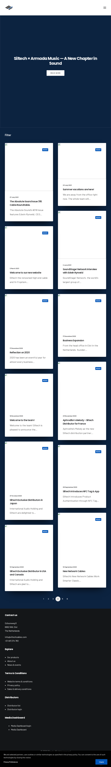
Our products (13, 657)
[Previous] (8, 600)
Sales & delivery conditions (19, 689)
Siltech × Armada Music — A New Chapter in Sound (55, 61)
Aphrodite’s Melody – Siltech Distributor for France (78, 422)
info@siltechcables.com (16, 637)
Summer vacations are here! (78, 189)
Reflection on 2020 (20, 352)
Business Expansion (73, 340)
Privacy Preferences (11, 762)
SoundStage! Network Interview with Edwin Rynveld (80, 271)
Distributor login (14, 709)
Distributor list (13, 705)
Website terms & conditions (19, 681)
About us (11, 661)
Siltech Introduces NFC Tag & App (81, 491)
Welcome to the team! (22, 420)
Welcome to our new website (25, 272)
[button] (105, 7)
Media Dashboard (18, 729)
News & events (14, 665)
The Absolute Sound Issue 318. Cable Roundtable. (26, 203)
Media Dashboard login (21, 725)
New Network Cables (74, 571)
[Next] (102, 600)
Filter (8, 135)
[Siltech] (9, 8)
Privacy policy (13, 685)
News (45, 150)
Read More (55, 73)
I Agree (101, 762)
